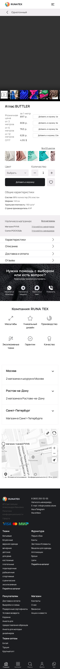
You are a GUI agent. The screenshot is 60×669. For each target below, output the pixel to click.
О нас (34, 604)
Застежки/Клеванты (40, 544)
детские (6, 552)
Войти (42, 667)
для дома (6, 556)
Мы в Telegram (37, 509)
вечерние (7, 548)
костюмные (8, 560)
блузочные (7, 540)
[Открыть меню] (53, 4)
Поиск (30, 667)
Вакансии (35, 609)
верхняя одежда (10, 544)
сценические (8, 580)
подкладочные (9, 568)
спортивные (8, 576)
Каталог (18, 667)
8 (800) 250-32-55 (39, 498)
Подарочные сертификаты (15, 609)
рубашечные (8, 572)
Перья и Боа (36, 535)
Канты (34, 540)
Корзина (6, 617)
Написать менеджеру (41, 502)
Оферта (6, 518)
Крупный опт (8, 651)
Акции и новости (39, 613)
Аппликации (37, 552)
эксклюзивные (9, 584)
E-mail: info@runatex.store (43, 505)
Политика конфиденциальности (12, 513)
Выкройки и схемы (11, 604)
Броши (34, 556)
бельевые (7, 535)
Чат (54, 667)
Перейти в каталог (11, 588)
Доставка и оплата (11, 600)
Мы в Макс (36, 512)
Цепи (33, 560)
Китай (5, 643)
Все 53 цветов (48, 148)
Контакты (35, 600)
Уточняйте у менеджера (43, 226)
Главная (6, 667)
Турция (5, 647)
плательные (8, 564)
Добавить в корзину (25, 182)
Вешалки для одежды (41, 548)
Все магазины (48, 221)
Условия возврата (10, 613)
